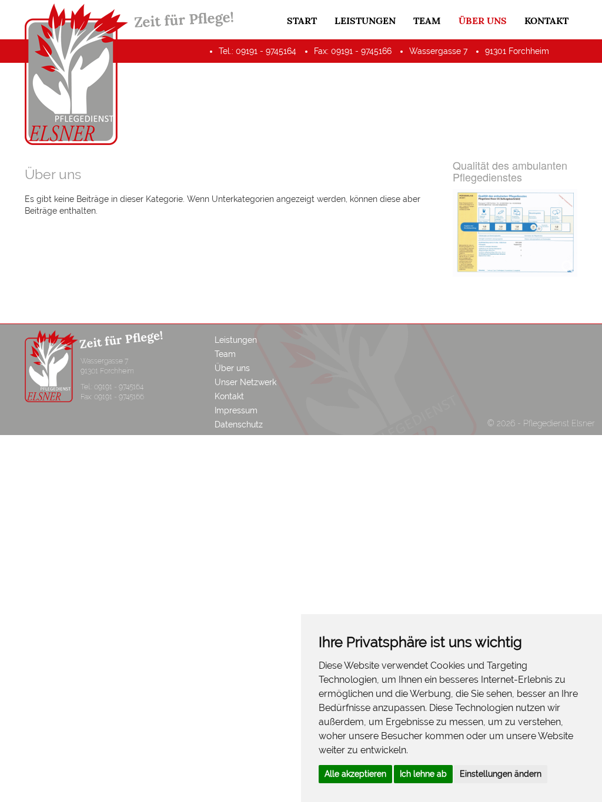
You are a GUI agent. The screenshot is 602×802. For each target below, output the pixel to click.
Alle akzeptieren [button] (355, 774)
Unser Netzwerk (245, 382)
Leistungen (365, 20)
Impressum (236, 410)
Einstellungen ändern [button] (500, 774)
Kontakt (546, 20)
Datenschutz (239, 424)
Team (427, 20)
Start (302, 20)
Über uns (483, 20)
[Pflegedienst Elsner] (76, 80)
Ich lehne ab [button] (423, 774)
